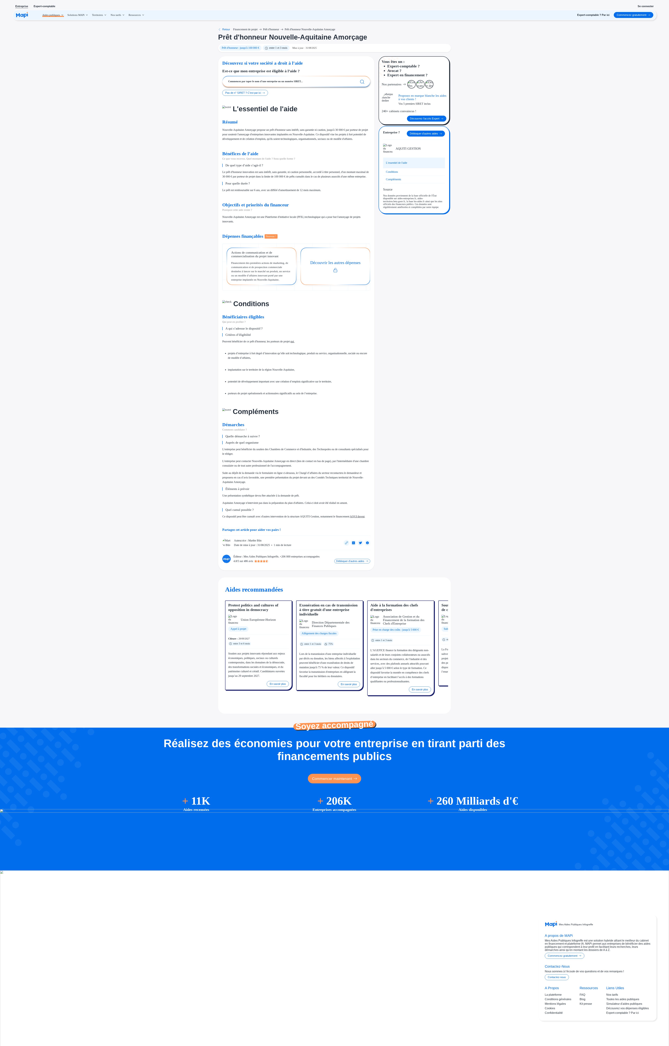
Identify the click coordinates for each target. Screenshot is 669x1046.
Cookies (550, 1008)
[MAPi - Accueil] (22, 15)
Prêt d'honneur (271, 29)
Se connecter (646, 6)
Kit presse (586, 1003)
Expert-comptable (44, 6)
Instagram (628, 1031)
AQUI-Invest (357, 516)
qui (292, 341)
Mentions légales (555, 1003)
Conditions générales (558, 999)
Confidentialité (554, 1012)
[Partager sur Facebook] (367, 543)
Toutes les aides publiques (622, 999)
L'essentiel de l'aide (396, 162)
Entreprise (21, 6)
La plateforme (553, 994)
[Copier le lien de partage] (346, 543)
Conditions (392, 171)
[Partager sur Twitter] (360, 543)
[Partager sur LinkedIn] (353, 543)
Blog (582, 999)
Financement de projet (245, 29)
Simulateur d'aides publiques (624, 1003)
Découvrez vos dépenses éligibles (627, 1008)
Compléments (393, 179)
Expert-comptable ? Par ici (622, 1012)
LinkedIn (643, 1031)
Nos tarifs (612, 994)
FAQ (582, 994)
